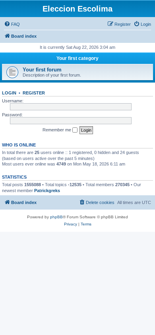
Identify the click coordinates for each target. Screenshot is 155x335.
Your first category (77, 58)
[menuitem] (12, 24)
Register (34, 92)
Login (9, 92)
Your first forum (42, 70)
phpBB (56, 217)
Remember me (57, 129)
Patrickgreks (47, 190)
